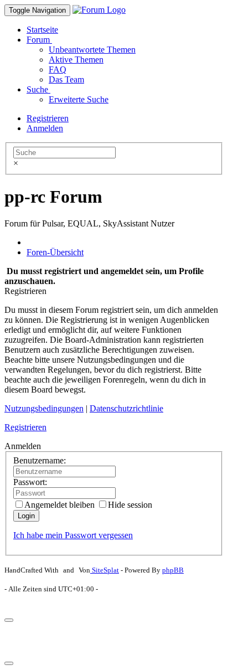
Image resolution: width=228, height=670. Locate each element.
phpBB (173, 570)
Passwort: (30, 482)
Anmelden (45, 128)
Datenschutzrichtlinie (126, 408)
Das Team (66, 79)
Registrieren (48, 118)
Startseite (42, 29)
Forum (39, 39)
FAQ (57, 69)
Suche (38, 89)
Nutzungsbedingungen (44, 408)
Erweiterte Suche (78, 99)
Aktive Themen (76, 59)
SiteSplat (104, 570)
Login (26, 516)
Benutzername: (39, 460)
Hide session (130, 504)
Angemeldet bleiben (59, 504)
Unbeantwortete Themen (92, 49)
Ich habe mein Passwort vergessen (73, 535)
